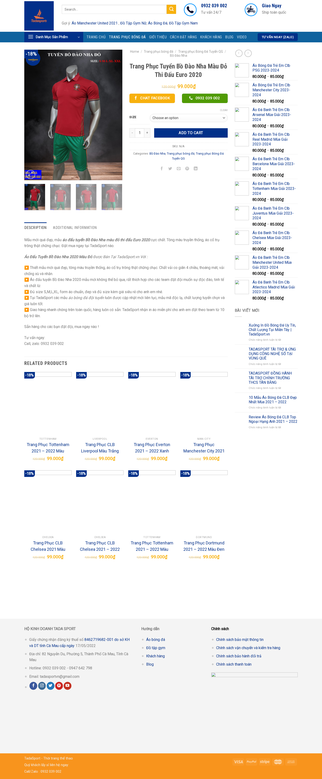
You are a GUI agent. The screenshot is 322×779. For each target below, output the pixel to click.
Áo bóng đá (155, 639)
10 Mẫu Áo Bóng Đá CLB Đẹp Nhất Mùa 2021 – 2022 (273, 399)
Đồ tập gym (155, 648)
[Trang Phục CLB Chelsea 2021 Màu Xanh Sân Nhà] (48, 501)
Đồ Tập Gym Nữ (133, 23)
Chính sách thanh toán (234, 664)
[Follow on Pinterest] (59, 686)
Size (132, 117)
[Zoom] (30, 174)
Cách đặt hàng (183, 37)
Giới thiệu (158, 37)
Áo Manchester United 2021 (95, 23)
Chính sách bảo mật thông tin (240, 639)
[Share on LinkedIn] (196, 169)
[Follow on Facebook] (33, 686)
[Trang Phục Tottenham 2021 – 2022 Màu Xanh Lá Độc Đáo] (152, 501)
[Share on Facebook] (161, 169)
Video (242, 37)
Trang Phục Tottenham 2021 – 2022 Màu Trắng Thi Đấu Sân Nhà (48, 448)
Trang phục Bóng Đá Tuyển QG (200, 51)
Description (35, 227)
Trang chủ (96, 37)
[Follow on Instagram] (42, 686)
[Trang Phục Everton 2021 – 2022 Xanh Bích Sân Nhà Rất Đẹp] (152, 403)
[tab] (35, 227)
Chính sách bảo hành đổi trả (238, 656)
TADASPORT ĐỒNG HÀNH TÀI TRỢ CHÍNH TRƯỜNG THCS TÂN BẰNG (270, 377)
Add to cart (191, 133)
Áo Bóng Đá (157, 23)
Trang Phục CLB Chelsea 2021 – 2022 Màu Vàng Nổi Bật (100, 546)
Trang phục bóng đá (127, 37)
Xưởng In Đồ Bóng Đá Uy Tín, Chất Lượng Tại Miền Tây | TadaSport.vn (272, 329)
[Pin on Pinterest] (187, 169)
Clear (224, 110)
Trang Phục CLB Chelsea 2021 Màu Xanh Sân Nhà (48, 546)
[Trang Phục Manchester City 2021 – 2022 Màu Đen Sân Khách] (204, 403)
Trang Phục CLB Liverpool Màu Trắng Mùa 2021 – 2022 (100, 448)
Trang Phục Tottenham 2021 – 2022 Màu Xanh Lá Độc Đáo (152, 546)
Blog (229, 37)
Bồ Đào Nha (178, 55)
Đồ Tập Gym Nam (183, 23)
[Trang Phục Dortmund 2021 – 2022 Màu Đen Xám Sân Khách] (204, 501)
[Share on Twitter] (170, 169)
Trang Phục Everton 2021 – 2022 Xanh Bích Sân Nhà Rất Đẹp (152, 448)
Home (134, 51)
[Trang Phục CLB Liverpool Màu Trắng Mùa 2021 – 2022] (100, 403)
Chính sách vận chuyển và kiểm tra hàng (248, 648)
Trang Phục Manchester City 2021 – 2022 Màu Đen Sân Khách (204, 448)
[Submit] (171, 9)
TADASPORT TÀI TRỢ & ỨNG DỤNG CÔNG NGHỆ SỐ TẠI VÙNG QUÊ (272, 353)
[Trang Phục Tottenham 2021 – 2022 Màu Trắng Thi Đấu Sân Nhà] (48, 403)
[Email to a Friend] (179, 169)
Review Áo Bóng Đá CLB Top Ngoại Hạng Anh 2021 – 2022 (273, 419)
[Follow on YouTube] (67, 686)
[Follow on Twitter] (50, 686)
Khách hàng (211, 37)
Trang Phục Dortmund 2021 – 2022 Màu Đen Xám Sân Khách (203, 546)
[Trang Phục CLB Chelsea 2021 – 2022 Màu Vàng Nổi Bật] (100, 501)
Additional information (75, 227)
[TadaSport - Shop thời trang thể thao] (39, 16)
